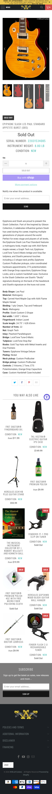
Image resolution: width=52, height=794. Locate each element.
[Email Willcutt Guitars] (33, 757)
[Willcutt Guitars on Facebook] (19, 757)
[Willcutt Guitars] (26, 7)
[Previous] (4, 49)
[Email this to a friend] (36, 382)
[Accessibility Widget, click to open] (47, 397)
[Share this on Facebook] (22, 382)
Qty (4, 158)
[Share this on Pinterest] (29, 382)
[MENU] (1, 7)
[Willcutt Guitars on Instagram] (28, 757)
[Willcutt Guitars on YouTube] (23, 757)
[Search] (41, 7)
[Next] (47, 49)
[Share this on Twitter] (15, 382)
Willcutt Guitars (16, 772)
